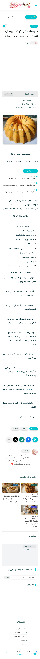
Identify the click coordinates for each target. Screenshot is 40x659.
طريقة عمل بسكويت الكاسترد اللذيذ (22, 179)
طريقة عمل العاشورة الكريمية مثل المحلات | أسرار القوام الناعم (11, 499)
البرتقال (29, 390)
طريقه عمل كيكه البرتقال (25, 101)
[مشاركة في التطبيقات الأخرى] (9, 439)
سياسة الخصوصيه (19, 632)
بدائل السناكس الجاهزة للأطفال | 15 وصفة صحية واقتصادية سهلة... (29, 523)
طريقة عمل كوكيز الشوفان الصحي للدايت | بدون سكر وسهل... (29, 499)
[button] (28, 439)
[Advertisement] (20, 68)
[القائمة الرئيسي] (36, 5)
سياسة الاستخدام (19, 636)
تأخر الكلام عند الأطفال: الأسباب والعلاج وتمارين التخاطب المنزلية (13, 17)
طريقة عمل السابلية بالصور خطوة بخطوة (20, 192)
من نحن (22, 640)
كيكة (16, 372)
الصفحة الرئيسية (19, 629)
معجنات (15, 428)
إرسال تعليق (29, 546)
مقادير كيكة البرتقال (27, 104)
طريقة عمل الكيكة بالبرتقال (24, 108)
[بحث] (3, 5)
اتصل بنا (22, 644)
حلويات (34, 26)
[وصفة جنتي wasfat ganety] (20, 5)
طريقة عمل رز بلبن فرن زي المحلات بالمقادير (19, 185)
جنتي (32, 43)
